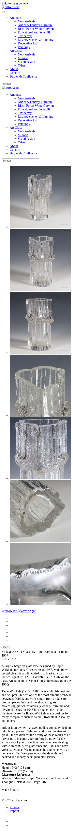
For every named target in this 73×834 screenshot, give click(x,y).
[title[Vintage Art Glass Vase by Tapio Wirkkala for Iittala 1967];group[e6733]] (40, 227)
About (14, 69)
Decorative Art (27, 43)
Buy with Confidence (23, 76)
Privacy (14, 807)
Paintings (24, 47)
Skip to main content (15, 3)
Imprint (14, 811)
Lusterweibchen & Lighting (35, 39)
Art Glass (16, 50)
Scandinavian (26, 61)
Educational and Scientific (34, 32)
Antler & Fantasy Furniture (35, 25)
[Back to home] (10, 7)
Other (21, 65)
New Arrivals (26, 21)
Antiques (15, 17)
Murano (23, 58)
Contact (15, 72)
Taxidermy (25, 36)
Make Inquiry (10, 789)
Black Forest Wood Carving (36, 28)
